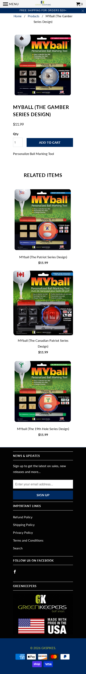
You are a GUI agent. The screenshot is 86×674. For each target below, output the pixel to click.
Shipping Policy (24, 525)
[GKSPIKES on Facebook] (15, 571)
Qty (15, 134)
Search (18, 548)
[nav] (11, 4)
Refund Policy (22, 517)
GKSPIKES (48, 648)
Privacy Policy (23, 532)
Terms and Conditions (28, 540)
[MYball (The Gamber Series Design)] (43, 65)
